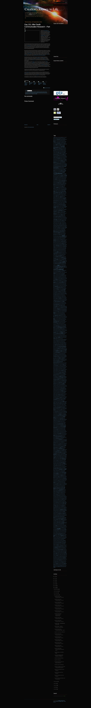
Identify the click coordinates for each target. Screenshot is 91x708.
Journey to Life (60, 346)
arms (60, 156)
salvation (61, 479)
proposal (54, 451)
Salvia (66, 479)
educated (60, 257)
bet (64, 174)
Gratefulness (54, 305)
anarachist (56, 151)
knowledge (57, 350)
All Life (60, 150)
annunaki (66, 153)
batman (62, 168)
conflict (63, 208)
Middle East (59, 383)
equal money (63, 266)
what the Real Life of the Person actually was (39, 55)
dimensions (62, 241)
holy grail (57, 317)
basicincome (62, 167)
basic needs (59, 167)
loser (55, 364)
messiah (59, 381)
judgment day (63, 347)
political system (64, 434)
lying (53, 367)
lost (57, 364)
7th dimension (61, 139)
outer (53, 413)
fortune (60, 286)
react (53, 462)
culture (60, 223)
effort (53, 258)
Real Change (62, 462)
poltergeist (56, 435)
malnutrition (54, 369)
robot (54, 477)
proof (56, 450)
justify (60, 348)
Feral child (61, 282)
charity (61, 193)
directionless (63, 242)
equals (59, 270)
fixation (65, 283)
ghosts (55, 298)
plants (64, 431)
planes (61, 430)
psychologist (64, 453)
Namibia (61, 397)
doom (65, 247)
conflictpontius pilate (55, 209)
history (56, 315)
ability (54, 140)
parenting (64, 416)
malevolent (64, 368)
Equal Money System (60, 267)
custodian (57, 224)
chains (60, 190)
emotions (63, 259)
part (60, 417)
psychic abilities (63, 452)
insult (65, 336)
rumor (60, 478)
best (53, 174)
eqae (56, 265)
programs (64, 448)
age (55, 148)
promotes (54, 450)
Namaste (57, 397)
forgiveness (56, 286)
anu (57, 155)
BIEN (65, 175)
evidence (64, 272)
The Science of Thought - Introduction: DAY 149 (26, 84)
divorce (66, 246)
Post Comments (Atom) (31, 127)
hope (54, 318)
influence (59, 333)
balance (56, 164)
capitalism (57, 187)
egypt (56, 258)
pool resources (59, 435)
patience (56, 419)
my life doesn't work (63, 396)
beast (57, 169)
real (60, 462)
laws (53, 353)
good (53, 303)
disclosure (65, 243)
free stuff (61, 288)
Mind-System (61, 387)
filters (60, 283)
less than (56, 355)
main (54, 368)
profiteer (65, 447)
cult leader (58, 223)
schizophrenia (62, 481)
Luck (62, 366)
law (55, 352)
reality (64, 463)
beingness (62, 170)
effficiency (65, 257)
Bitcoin (62, 177)
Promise (66, 449)
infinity (55, 333)
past (60, 418)
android (62, 151)
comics (58, 203)
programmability (57, 448)
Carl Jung (65, 187)
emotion (57, 259)
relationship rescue (57, 469)
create (65, 218)
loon (59, 363)
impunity (59, 330)
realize (58, 464)
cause (55, 188)
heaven (54, 312)
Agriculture (63, 148)
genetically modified (57, 297)
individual (61, 331)
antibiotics (63, 154)
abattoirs (66, 139)
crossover (54, 222)
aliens (54, 150)
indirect (59, 331)
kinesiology (65, 349)
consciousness (60, 210)
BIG (66, 175)
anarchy (60, 151)
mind (63, 383)
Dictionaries (57, 240)
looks (58, 363)
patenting (54, 419)
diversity (58, 246)
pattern (60, 419)
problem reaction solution (56, 446)
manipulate (59, 370)
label (62, 350)
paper (56, 414)
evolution (54, 273)
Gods (61, 302)
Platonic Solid (55, 432)
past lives (62, 418)
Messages (65, 380)
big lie (59, 176)
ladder (59, 351)
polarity (60, 433)
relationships (60, 469)
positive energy (63, 436)
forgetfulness (65, 285)
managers (66, 369)
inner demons (59, 334)
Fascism (58, 280)
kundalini (61, 350)
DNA (54, 247)
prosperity (56, 451)
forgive (54, 286)
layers (59, 353)
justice (56, 348)
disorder (63, 245)
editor (54, 257)
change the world (57, 191)
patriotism (59, 419)
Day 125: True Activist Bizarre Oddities (40, 84)
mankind (65, 370)
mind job (60, 385)
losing (56, 364)
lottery (62, 364)
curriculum (54, 224)
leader (61, 353)
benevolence (61, 171)
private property (59, 445)
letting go (58, 355)
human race (65, 321)
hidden (56, 313)
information (61, 333)
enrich (54, 263)
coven (63, 218)
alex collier (63, 149)
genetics (60, 297)
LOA (59, 362)
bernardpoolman (59, 173)
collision (61, 202)
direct (55, 242)
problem (65, 445)
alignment (56, 150)
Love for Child (59, 365)
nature (61, 399)
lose (53, 364)
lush (64, 366)
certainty (54, 190)
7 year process (58, 139)
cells (54, 189)
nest (62, 402)
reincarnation (54, 468)
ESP (65, 270)
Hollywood (56, 316)
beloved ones (56, 171)
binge (54, 177)
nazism (57, 400)
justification (58, 348)
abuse (54, 141)
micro (62, 382)
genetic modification (62, 296)
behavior (54, 170)
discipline (63, 243)
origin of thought (55, 412)
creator (60, 219)
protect (58, 451)
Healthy (33, 62)
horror (55, 318)
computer (65, 207)
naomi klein (63, 397)
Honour (66, 317)
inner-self (63, 335)
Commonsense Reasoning (56, 205)
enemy (58, 261)
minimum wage (62, 388)
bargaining (63, 165)
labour (56, 351)
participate (62, 417)
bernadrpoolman (59, 172)
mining (65, 388)
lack (57, 351)
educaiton (56, 257)
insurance (54, 337)
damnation (61, 226)
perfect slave (56, 421)
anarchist (59, 151)
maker (60, 368)
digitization (56, 241)
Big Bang (54, 176)
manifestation (56, 370)
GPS (59, 304)
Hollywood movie (59, 316)
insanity (58, 336)
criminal (62, 220)
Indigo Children (56, 331)
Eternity (61, 271)
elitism (65, 258)
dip (64, 241)
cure (63, 223)
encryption (60, 260)
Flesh (55, 284)
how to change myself (63, 318)
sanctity (54, 480)
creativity (58, 219)
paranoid (63, 414)
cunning (62, 223)
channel (62, 191)
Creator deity (62, 219)
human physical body (61, 321)
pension (59, 420)
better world (57, 175)
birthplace (61, 177)
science (54, 482)
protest (65, 451)
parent (64, 415)
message (63, 380)
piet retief (63, 429)
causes (61, 188)
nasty (55, 398)
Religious (46, 65)
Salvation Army (63, 479)
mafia (63, 367)
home (60, 317)
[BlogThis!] (28, 90)
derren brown (54, 234)
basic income (58, 166)
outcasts (66, 412)
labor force (54, 351)
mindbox (54, 388)
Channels (54, 192)
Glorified (25, 55)
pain (65, 413)
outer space (56, 413)
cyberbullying (54, 225)
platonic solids (59, 432)
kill (56, 349)
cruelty (64, 222)
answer (59, 154)
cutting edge (60, 224)
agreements (60, 148)
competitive (57, 207)
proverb (54, 452)
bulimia (54, 184)
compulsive (63, 207)
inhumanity (54, 334)
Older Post (49, 124)
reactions (57, 462)
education (62, 257)
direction (61, 242)
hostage (59, 318)
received (62, 465)
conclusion (59, 208)
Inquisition (56, 336)
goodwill (62, 303)
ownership (60, 413)
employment (54, 260)
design (59, 234)
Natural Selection (59, 399)
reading (59, 462)
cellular (56, 189)
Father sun (62, 280)
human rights (55, 322)
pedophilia (56, 420)
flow (56, 284)
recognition (54, 466)
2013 (63, 137)
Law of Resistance (65, 352)
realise (62, 463)
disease (63, 244)
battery (64, 168)
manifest (54, 370)
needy (59, 401)
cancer (56, 186)
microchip (54, 383)
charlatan (63, 193)
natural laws (62, 398)
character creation (64, 192)
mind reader (64, 386)
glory (61, 301)
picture (60, 429)
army (62, 156)
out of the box (63, 412)
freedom (65, 289)
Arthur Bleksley (65, 156)
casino (54, 188)
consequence (55, 211)
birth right (59, 177)
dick (64, 239)
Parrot (59, 417)
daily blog (63, 225)
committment (54, 204)
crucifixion (60, 222)
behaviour (56, 170)
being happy (59, 170)
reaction (55, 462)
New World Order (63, 403)
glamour (55, 300)
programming (60, 448)
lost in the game (59, 364)
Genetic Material (58, 296)
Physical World (54, 429)
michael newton (60, 382)
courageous (59, 218)
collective (58, 202)
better (65, 174)
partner (64, 417)
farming (56, 280)
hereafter (54, 313)
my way (66, 396)
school (64, 481)
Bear (56, 169)
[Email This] (27, 90)
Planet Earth (64, 430)
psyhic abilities (61, 454)
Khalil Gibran (54, 349)
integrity (59, 337)
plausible (62, 432)
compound (60, 207)
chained (58, 190)
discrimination (60, 244)
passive (59, 418)
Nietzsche (58, 404)
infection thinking (65, 332)
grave (58, 305)
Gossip (31, 53)
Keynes (65, 348)
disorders (65, 245)
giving (62, 299)
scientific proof (33, 93)
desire (64, 234)
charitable (57, 193)
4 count (65, 137)
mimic (61, 383)
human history (61, 320)
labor (65, 350)
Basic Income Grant (62, 166)
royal (56, 478)
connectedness (59, 209)
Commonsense (64, 204)
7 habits (63, 138)
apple (62, 155)
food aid (55, 285)
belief (65, 170)
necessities (54, 401)
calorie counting (63, 185)
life (55, 356)
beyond (60, 175)
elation (58, 258)
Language (61, 351)
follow (63, 284)
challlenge (64, 190)
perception (65, 420)
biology (55, 177)
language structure (64, 351)
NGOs (56, 404)
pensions (61, 420)
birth (56, 177)
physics (57, 429)
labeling (64, 350)
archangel (57, 156)
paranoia (60, 414)
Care (63, 187)
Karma (62, 348)
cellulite (58, 189)
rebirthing (58, 465)
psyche (56, 452)
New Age (54, 403)
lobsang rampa (55, 363)
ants (55, 155)
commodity (57, 204)
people (62, 420)
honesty (62, 317)
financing (62, 283)
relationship (57, 468)
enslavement (56, 263)
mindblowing (64, 387)
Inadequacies (63, 330)
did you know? (60, 240)
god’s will (60, 302)
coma (54, 203)
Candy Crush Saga (59, 186)
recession (64, 465)
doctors (56, 247)
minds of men (59, 388)
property (63, 450)
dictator (66, 239)
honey (64, 317)
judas (57, 347)
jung (53, 348)
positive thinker (59, 437)
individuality (54, 332)
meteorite (57, 382)
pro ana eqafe (62, 445)
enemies (56, 261)
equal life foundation (59, 266)
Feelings (44, 35)
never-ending (64, 402)
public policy (64, 454)
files (57, 283)
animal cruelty (54, 153)
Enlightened (60, 262)
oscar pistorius (58, 412)
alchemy (60, 149)
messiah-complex (62, 381)
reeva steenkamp (62, 466)
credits (55, 220)
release (63, 469)
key (63, 348)
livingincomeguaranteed (56, 362)
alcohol (61, 149)
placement (56, 430)
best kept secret (62, 174)
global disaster (63, 300)
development (54, 239)
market (65, 371)
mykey (54, 397)
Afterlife (54, 148)
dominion (61, 247)
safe (53, 479)
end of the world (64, 260)
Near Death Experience (61, 400)
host (58, 318)
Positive (29, 53)
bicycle (63, 175)
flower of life (60, 284)
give (60, 298)
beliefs (54, 171)
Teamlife (36, 93)
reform (54, 467)
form (58, 286)
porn (63, 435)
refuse (55, 467)
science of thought (57, 482)
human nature (57, 321)
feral (59, 282)
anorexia (57, 154)
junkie (55, 348)
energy (64, 261)
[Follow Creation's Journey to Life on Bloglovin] (56, 120)
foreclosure (62, 285)
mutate (59, 396)
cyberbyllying (57, 225)
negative (63, 401)
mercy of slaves (59, 380)
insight (59, 336)
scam (59, 481)
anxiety (58, 155)
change (33, 61)
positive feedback (55, 437)
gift (56, 298)
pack (61, 413)
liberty (60, 355)
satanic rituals (60, 480)
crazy (64, 218)
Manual (54, 371)
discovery (58, 244)
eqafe (58, 265)
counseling (54, 218)
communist (63, 206)
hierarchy (60, 313)
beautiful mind (62, 169)
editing (65, 256)
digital (54, 241)
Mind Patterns (54, 386)
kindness (60, 349)
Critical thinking (57, 221)
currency (65, 223)
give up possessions (58, 299)
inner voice (56, 335)
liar (59, 355)
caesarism (60, 185)
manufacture (56, 371)
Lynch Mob (55, 367)
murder (63, 395)
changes (60, 191)
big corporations (57, 176)
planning (61, 431)
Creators (65, 219)
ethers (62, 271)
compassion (65, 206)
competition (54, 207)
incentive (66, 330)
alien (65, 149)
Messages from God (55, 381)
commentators (60, 203)
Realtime (60, 464)
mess (61, 380)
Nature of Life (63, 399)
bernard (61, 172)
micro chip (64, 382)
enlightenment (64, 262)
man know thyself (62, 369)
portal (58, 436)
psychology (26, 93)
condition (61, 208)
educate (58, 257)
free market (61, 287)
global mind (56, 301)
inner (57, 334)
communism (60, 206)
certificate (56, 190)
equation (61, 270)
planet (62, 430)
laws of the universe (56, 353)
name (59, 397)
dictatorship (54, 240)
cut (58, 224)
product (54, 447)
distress (56, 246)
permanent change (62, 421)
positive (61, 436)
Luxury (66, 366)
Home (37, 124)
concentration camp (55, 208)
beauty (64, 169)
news (65, 403)
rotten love (54, 478)
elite (64, 258)
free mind (64, 287)
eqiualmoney (64, 265)
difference (63, 240)
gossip (55, 304)
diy (53, 247)
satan (58, 480)
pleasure (64, 432)
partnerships (54, 418)
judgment (61, 347)
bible (62, 175)
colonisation (63, 202)
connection (62, 209)
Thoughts (42, 35)
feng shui (58, 282)
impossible (59, 329)
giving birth (64, 299)
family (57, 279)
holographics (64, 316)
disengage (65, 244)
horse (56, 318)
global (56, 300)
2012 (61, 137)
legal (62, 354)
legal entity (64, 354)
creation (56, 219)
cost (64, 217)
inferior (54, 333)
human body (54, 320)
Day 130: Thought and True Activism (44, 84)
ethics (64, 271)
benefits (59, 171)
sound (47, 54)
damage (54, 226)
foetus (62, 284)
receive (60, 465)
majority (56, 368)
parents (54, 417)
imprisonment (63, 329)
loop (60, 363)
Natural (60, 398)
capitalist (60, 187)
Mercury (56, 380)
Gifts (59, 298)
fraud (65, 286)
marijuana (59, 371)
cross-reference (63, 221)
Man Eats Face (58, 369)
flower (57, 284)
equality (57, 268)
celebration (65, 188)
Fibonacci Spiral (55, 283)
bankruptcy (54, 165)
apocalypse (61, 155)
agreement (57, 148)
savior (56, 481)
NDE (58, 400)
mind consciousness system (58, 384)
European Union (57, 272)
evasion (62, 272)
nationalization (57, 398)
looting (62, 363)
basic (64, 165)
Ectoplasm (62, 256)
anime (62, 153)
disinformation (57, 245)
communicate (60, 205)
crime (56, 220)
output (58, 413)
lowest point (59, 366)
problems (60, 446)
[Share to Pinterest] (31, 90)
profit (60, 447)
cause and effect (58, 188)
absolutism (61, 140)
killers (57, 349)
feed (59, 281)
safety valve (57, 479)
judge (58, 347)
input (53, 336)
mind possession (58, 386)
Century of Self (60, 189)
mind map (62, 385)
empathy (65, 259)
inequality (61, 332)
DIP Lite (65, 241)
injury (56, 334)
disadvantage (59, 243)
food (53, 285)
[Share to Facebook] (30, 90)
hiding (58, 313)
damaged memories (57, 226)
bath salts (60, 168)
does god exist (58, 247)
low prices (56, 366)
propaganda (58, 450)
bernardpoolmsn (64, 173)
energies (62, 261)
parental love (58, 416)
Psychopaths (57, 454)
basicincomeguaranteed (56, 168)
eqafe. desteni (61, 265)
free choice (55, 287)
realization (57, 464)
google (64, 303)
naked (55, 397)
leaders (62, 353)
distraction (54, 246)
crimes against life (60, 220)
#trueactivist (59, 137)
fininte (64, 283)
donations (64, 247)
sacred (62, 478)
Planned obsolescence (57, 431)
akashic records (57, 149)
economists (54, 256)
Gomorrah (65, 302)
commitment (63, 203)
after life (59, 147)
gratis (56, 305)
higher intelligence (61, 314)
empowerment (57, 260)
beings (64, 170)
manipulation (62, 370)
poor (61, 435)
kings (55, 350)
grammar (63, 304)
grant (64, 304)
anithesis (64, 153)
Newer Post (25, 124)
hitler (53, 316)
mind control (62, 384)
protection (61, 451)
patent (64, 418)
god (63, 301)
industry (59, 332)
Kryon (59, 350)
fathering (64, 280)
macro (62, 367)
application (65, 155)
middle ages (57, 383)
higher (62, 313)
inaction (61, 330)
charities (59, 193)
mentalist (54, 380)
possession (57, 438)
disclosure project (55, 244)
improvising (54, 330)
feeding (61, 281)
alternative (65, 150)
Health (46, 61)
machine (58, 367)
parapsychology (59, 415)
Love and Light (56, 365)
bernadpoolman (55, 172)
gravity (63, 305)
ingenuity (65, 333)
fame (55, 279)
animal (64, 152)
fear (66, 280)
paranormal (65, 414)
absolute (59, 140)
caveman (63, 188)
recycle (56, 466)
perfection (59, 421)
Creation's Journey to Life (41, 9)
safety (55, 479)
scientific (61, 482)
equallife (63, 268)
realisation (60, 463)
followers (65, 284)
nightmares (63, 404)
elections (60, 258)
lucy (63, 366)
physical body (55, 427)
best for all (55, 174)
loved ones (64, 365)
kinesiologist (62, 349)
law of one (61, 352)
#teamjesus (56, 137)
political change (61, 434)
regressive (57, 467)
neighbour (61, 402)
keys (66, 348)
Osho (61, 412)
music (58, 396)
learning (56, 354)
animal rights (57, 153)
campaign (54, 186)
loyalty (61, 366)
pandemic (54, 414)
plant (62, 431)
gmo (62, 301)
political (58, 434)
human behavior (57, 319)
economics (60, 255)
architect (59, 156)
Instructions (64, 336)
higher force (58, 314)
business (62, 184)
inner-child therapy (60, 335)
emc (55, 259)
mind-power (58, 387)
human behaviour (61, 319)
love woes (62, 365)
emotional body (60, 259)
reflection (66, 466)
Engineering (56, 262)
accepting (42, 64)
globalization (59, 301)
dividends (61, 246)
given (60, 299)
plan (59, 430)
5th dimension (57, 138)
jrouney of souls (55, 347)
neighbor (59, 402)
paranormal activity (55, 415)
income (54, 331)
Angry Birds (60, 152)
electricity (62, 258)
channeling (64, 191)
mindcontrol (56, 388)
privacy (56, 445)
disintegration (60, 245)
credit (54, 220)
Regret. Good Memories (62, 467)
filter (59, 283)
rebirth (56, 465)
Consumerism (29, 45)
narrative (65, 397)
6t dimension (60, 138)
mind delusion (57, 385)
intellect (61, 337)
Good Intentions (59, 303)
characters (54, 193)
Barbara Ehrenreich (59, 165)
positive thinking (62, 437)
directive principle (56, 243)
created (54, 219)
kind (58, 349)
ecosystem (59, 256)
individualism (63, 331)
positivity (65, 437)
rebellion (54, 465)
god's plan (58, 302)
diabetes (63, 239)
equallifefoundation (55, 269)
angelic (57, 152)
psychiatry (58, 452)
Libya (61, 355)
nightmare (60, 404)
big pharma (62, 176)
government (57, 304)
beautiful (59, 169)
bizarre (64, 177)
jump (65, 347)
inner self (62, 334)
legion (54, 355)
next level (54, 404)
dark (64, 226)
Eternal (54, 271)
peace (64, 419)
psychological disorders (59, 453)
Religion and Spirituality (60, 470)
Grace (61, 304)
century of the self (64, 189)
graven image (60, 305)
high (61, 313)
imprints (61, 329)
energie (60, 261)
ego (55, 258)
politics (54, 435)
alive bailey (58, 150)
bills (66, 176)
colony (66, 202)
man (56, 369)
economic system (57, 255)
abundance (64, 140)
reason (66, 464)
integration (57, 337)
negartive (61, 401)
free (53, 287)
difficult (65, 240)
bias (61, 175)
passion (57, 418)
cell (53, 189)
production (56, 447)
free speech (56, 288)
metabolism (65, 381)
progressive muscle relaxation (59, 449)
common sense (60, 204)
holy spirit (59, 317)
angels (58, 152)
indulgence (57, 332)
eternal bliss (56, 271)
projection (64, 449)
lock (57, 363)
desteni (63, 235)
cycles (61, 225)
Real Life (29, 93)
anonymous (54, 154)
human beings (64, 319)
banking (66, 164)
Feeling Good (64, 281)
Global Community (59, 300)
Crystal (55, 223)
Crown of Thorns (57, 222)
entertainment (59, 263)
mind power (61, 386)
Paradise (58, 414)
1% (60, 137)
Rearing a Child (63, 464)
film (58, 283)
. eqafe (54, 137)
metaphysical (54, 382)
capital (62, 186)
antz (56, 155)
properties (61, 450)
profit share (62, 447)
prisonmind (54, 445)
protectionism (63, 451)
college (59, 202)
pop (62, 435)
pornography (56, 436)
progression (54, 449)
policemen (56, 434)
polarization (62, 433)
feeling (62, 281)
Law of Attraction (58, 352)
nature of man (54, 400)
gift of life (58, 298)
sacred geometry (65, 478)
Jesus (55, 344)
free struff (59, 288)
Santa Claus (56, 480)
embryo (54, 259)
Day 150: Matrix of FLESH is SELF (31, 84)
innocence (65, 335)
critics (59, 221)
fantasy (54, 280)
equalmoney (61, 269)
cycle (59, 225)
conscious (65, 209)
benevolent (64, 171)
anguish (63, 152)
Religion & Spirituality (55, 470)
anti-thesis (61, 154)
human (54, 319)
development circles (58, 239)
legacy (61, 354)
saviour (58, 481)
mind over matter (65, 385)
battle (65, 168)
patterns (62, 419)
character (57, 192)
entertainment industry (63, 263)
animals (60, 153)
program (54, 448)
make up (58, 368)
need (56, 401)
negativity (57, 402)
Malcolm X (62, 368)
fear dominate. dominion (56, 281)
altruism (54, 151)
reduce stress (59, 466)
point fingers (54, 433)
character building (60, 192)
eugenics (54, 272)
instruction (61, 336)
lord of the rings (64, 363)
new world (60, 403)
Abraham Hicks (56, 140)
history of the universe (63, 315)
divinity (64, 246)
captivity (62, 187)
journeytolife (64, 346)
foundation (63, 286)
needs (58, 401)
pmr (65, 432)
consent (64, 210)
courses (61, 218)
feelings (54, 282)
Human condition (58, 320)
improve (66, 329)
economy (57, 256)
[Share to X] (29, 90)
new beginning (57, 403)
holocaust (62, 316)
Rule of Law (58, 478)
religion (65, 469)
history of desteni (59, 315)
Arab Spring (54, 156)
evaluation (60, 272)
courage (57, 218)
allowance (62, 150)
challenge (62, 190)
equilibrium (63, 270)
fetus (63, 282)
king (53, 350)
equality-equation (60, 268)
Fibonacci (65, 282)
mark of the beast (62, 371)
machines (60, 367)
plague (58, 430)
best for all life (58, 174)
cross (61, 221)
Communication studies (56, 206)
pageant (63, 413)
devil (61, 239)
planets (54, 431)
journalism (57, 346)
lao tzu (54, 352)
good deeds (56, 303)
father (60, 280)
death (66, 227)
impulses (57, 330)
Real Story (58, 463)
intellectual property (64, 337)
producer (64, 446)
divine (62, 246)
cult (56, 223)
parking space (56, 417)
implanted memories (55, 329)
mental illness (58, 379)
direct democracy (58, 242)
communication (46, 30)
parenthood (61, 416)
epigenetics (54, 265)
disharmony (54, 245)
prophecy (65, 450)
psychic (60, 452)
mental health (54, 379)
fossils (61, 286)
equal (55, 266)
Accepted (48, 31)
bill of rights (64, 176)
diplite (54, 242)
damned (63, 226)
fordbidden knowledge (58, 285)
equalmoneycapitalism (55, 270)
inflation (57, 333)
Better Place (54, 175)
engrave (58, 262)
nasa (53, 398)
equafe (54, 266)
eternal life (59, 271)
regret (59, 467)
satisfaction (64, 480)
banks (56, 165)
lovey (53, 366)
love (63, 364)
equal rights (64, 267)
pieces (61, 429)
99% (64, 139)
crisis (64, 220)
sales (59, 479)
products (59, 447)
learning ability (58, 354)
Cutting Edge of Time (64, 224)
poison (58, 433)
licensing (64, 355)
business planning (57, 185)
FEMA (56, 282)
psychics (56, 453)
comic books (56, 203)
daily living (66, 225)
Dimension (60, 241)
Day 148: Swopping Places (35, 84)
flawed (54, 284)
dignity (58, 241)
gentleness (62, 297)
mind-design (55, 387)
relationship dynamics (61, 468)
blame (66, 177)
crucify (62, 222)
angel (64, 151)
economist (63, 255)
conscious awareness (55, 210)
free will (58, 289)
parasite (62, 415)
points (56, 433)
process (62, 446)
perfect (54, 421)
